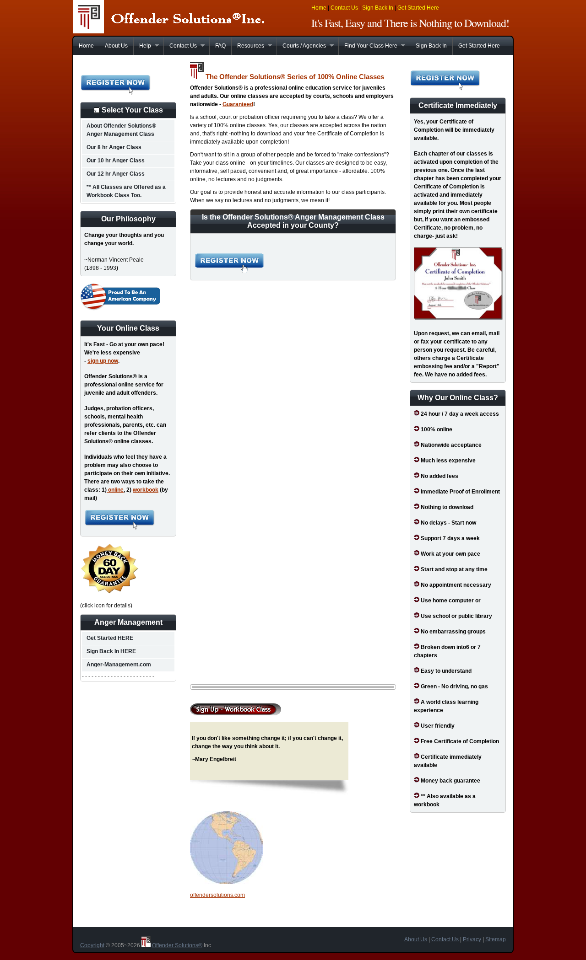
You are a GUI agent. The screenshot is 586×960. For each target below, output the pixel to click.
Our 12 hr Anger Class (116, 174)
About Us (116, 46)
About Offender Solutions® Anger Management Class (121, 130)
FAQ (220, 46)
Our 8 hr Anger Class (114, 147)
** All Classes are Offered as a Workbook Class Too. (126, 191)
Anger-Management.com (119, 664)
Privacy (472, 939)
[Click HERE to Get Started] (115, 93)
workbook (145, 490)
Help (142, 46)
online (115, 490)
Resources (247, 46)
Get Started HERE (110, 638)
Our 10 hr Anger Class (116, 160)
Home (318, 8)
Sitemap (495, 939)
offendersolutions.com (217, 895)
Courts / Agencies (301, 46)
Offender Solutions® (177, 945)
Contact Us (344, 8)
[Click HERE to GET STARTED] (119, 528)
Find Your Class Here (367, 46)
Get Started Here (418, 8)
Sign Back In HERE (111, 651)
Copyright (92, 945)
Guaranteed (237, 104)
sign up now (102, 361)
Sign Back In (377, 8)
